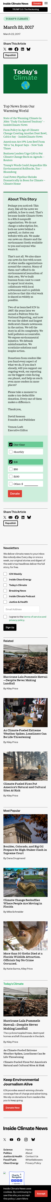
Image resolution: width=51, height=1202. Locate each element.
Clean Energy (10, 1163)
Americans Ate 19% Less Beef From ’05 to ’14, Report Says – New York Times (24, 145)
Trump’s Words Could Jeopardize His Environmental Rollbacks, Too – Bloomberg (25, 168)
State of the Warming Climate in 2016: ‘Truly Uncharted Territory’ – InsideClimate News (24, 121)
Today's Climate (17, 19)
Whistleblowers (34, 1159)
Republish (10, 55)
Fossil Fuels (9, 1159)
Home (29, 1149)
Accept (41, 1193)
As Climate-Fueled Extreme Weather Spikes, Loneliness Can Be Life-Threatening (24, 1054)
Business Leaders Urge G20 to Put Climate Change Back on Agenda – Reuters (23, 156)
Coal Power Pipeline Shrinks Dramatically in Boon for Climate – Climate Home (24, 180)
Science (8, 1149)
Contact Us (32, 1156)
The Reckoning (25, 9)
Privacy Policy (33, 1163)
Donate (37, 3)
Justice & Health (12, 1156)
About (29, 1153)
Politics (7, 1153)
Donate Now (13, 1107)
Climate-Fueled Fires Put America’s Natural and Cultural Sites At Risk (25, 1064)
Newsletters (11, 548)
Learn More (22, 1198)
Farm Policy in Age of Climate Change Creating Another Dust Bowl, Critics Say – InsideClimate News (25, 133)
